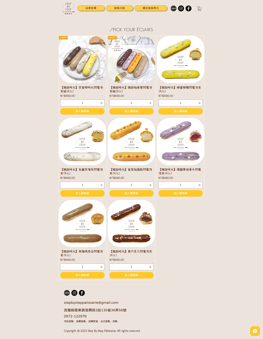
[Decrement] (63, 103)
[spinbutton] (82, 103)
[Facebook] (188, 8)
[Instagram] (181, 8)
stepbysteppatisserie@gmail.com (91, 302)
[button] (119, 8)
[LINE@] (174, 8)
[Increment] (101, 103)
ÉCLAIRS (145, 29)
